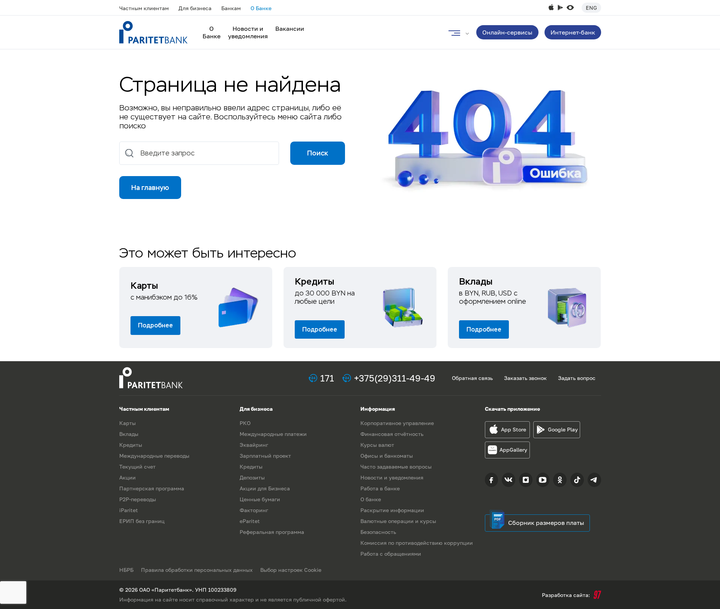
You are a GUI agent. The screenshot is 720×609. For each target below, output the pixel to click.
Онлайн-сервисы (507, 32)
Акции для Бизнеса (265, 488)
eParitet (250, 521)
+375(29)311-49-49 (394, 377)
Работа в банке (380, 488)
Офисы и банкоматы (386, 455)
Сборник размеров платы (546, 522)
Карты (127, 423)
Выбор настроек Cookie (290, 570)
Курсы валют (377, 445)
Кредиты (130, 445)
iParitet (128, 510)
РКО (245, 423)
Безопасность (378, 532)
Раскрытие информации (392, 510)
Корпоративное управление (397, 423)
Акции (127, 477)
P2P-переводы (137, 499)
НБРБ (126, 570)
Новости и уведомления (248, 32)
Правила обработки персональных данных (197, 570)
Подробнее (155, 325)
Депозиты (252, 477)
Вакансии (289, 28)
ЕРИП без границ (142, 521)
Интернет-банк (572, 32)
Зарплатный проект (265, 455)
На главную (150, 187)
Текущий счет (137, 466)
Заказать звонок (525, 378)
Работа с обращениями (390, 553)
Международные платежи (273, 434)
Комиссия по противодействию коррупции (416, 543)
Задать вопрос (577, 378)
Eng (591, 8)
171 (327, 377)
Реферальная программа (272, 532)
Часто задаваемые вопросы (396, 466)
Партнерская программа (151, 488)
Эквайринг (254, 445)
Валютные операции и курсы (398, 521)
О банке (370, 499)
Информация (377, 408)
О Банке (261, 8)
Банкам (231, 8)
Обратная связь (472, 378)
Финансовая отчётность (391, 434)
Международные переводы (154, 455)
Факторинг (254, 510)
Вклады (128, 434)
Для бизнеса (195, 8)
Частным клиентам (144, 8)
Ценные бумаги (260, 499)
